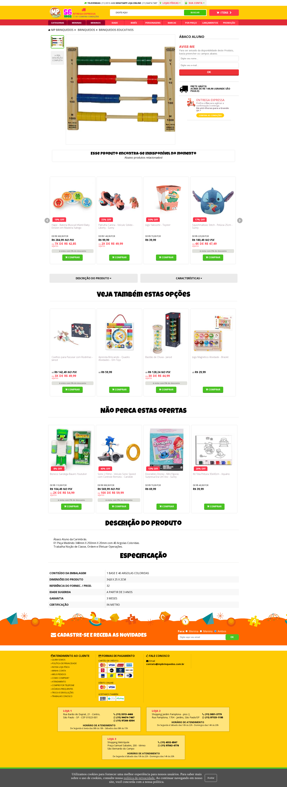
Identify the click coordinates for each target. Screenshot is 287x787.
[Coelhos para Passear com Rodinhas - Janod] (73, 333)
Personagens (152, 22)
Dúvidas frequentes (62, 689)
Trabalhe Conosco (61, 696)
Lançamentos (210, 22)
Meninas (76, 22)
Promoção (229, 22)
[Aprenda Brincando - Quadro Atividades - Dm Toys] (119, 333)
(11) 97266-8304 (125, 720)
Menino (207, 631)
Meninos (95, 22)
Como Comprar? (60, 678)
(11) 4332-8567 (168, 742)
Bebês (134, 22)
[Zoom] (57, 41)
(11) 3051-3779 (213, 714)
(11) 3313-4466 (124, 714)
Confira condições (81, 16)
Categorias (57, 22)
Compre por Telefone (62, 685)
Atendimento (58, 681)
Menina (193, 631)
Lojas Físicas (170, 2)
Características (188, 278)
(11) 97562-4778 (169, 745)
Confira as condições (210, 115)
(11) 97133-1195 (213, 717)
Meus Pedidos (58, 674)
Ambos (221, 631)
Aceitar (210, 778)
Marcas (172, 22)
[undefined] (120, 89)
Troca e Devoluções (62, 692)
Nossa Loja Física (60, 667)
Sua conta (195, 2)
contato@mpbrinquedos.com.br (165, 664)
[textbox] (147, 12)
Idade (115, 22)
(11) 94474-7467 (149, 3)
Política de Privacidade (64, 663)
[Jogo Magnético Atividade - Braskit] (213, 333)
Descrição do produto (93, 278)
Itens (224, 12)
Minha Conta (58, 670)
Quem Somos (58, 659)
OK (232, 637)
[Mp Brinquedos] (55, 12)
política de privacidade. (139, 778)
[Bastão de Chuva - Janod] (166, 333)
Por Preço (191, 22)
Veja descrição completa (57, 58)
